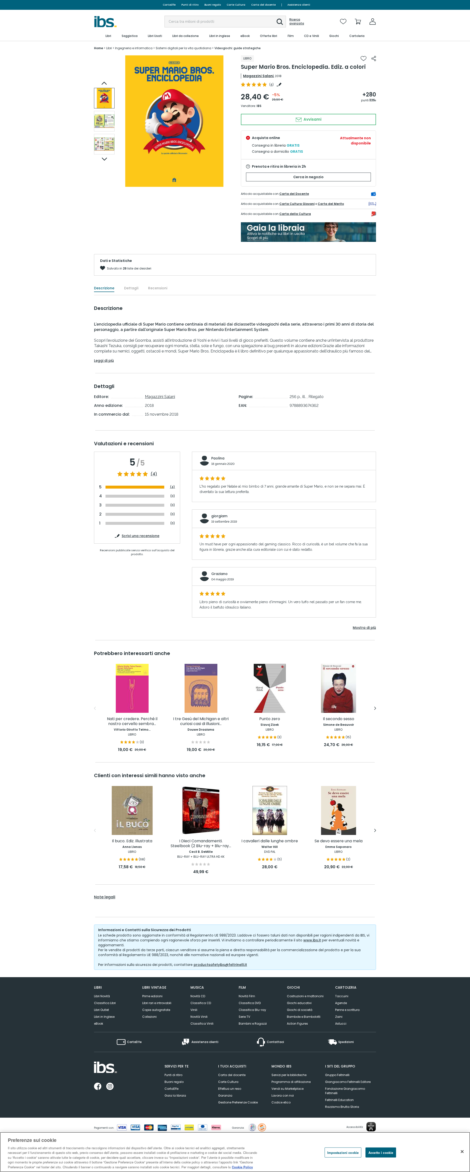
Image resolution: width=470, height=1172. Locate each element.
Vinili (193, 1010)
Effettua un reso (229, 1089)
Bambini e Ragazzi (253, 1023)
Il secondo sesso (338, 719)
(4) (154, 474)
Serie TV (244, 1017)
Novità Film (247, 996)
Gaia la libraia (175, 1095)
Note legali (104, 897)
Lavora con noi (282, 1095)
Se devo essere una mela (339, 841)
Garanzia (225, 1095)
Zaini (338, 1017)
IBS (259, 106)
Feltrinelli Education (339, 1100)
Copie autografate (156, 1010)
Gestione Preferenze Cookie (238, 1102)
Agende (341, 1003)
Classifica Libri (105, 1003)
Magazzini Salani (258, 75)
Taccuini (341, 996)
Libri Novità (102, 996)
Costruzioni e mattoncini (305, 996)
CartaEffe (169, 5)
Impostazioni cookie (343, 1152)
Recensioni (157, 288)
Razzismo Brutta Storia (342, 1107)
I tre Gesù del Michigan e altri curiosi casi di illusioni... (201, 721)
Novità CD (197, 996)
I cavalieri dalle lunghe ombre (269, 841)
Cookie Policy (242, 1167)
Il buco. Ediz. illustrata (132, 841)
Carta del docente (263, 5)
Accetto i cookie (380, 1152)
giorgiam (219, 516)
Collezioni (149, 1017)
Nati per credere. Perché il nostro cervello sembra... (132, 721)
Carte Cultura (236, 5)
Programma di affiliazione (291, 1082)
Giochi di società (299, 1010)
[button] (280, 22)
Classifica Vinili (201, 1023)
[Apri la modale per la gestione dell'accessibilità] (371, 1127)
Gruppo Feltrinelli (337, 1075)
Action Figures (297, 1023)
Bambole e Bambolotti (303, 1017)
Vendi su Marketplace (287, 1089)
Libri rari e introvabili (156, 1003)
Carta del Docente (294, 194)
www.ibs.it (312, 940)
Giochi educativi (299, 1003)
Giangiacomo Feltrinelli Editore (348, 1082)
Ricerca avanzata (296, 21)
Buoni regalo (212, 5)
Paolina (217, 458)
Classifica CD (200, 1003)
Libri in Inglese (104, 1017)
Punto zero (269, 719)
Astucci (340, 1023)
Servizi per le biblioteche (288, 1075)
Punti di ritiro (190, 5)
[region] (235, 1152)
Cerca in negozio (308, 177)
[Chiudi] (462, 1151)
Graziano (219, 573)
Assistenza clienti (298, 5)
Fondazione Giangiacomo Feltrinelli (345, 1091)
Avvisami (312, 119)
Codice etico (281, 1102)
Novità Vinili (199, 1017)
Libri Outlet (101, 1010)
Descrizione (104, 288)
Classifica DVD (250, 1003)
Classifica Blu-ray (252, 1010)
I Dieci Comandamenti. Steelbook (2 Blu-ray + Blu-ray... (201, 844)
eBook (98, 1023)
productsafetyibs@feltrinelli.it (220, 964)
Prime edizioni (152, 996)
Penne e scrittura (347, 1010)
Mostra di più (364, 627)
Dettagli (131, 288)
